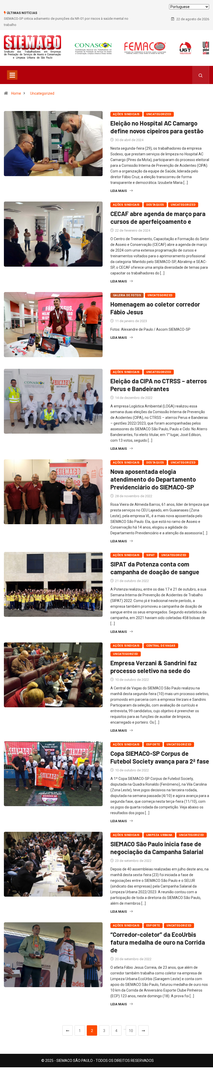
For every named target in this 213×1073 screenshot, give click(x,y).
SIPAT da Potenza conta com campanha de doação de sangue (154, 568)
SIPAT (150, 555)
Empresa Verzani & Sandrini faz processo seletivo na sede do (153, 666)
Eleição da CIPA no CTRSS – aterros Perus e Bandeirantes (158, 384)
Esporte (153, 744)
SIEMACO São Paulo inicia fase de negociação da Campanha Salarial (156, 847)
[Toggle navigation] (12, 75)
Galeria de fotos (127, 295)
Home (16, 93)
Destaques (155, 204)
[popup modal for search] (200, 75)
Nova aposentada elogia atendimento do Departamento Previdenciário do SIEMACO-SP (153, 479)
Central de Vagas (161, 645)
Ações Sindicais (126, 114)
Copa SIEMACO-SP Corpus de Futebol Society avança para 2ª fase (159, 757)
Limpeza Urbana (159, 835)
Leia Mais (118, 191)
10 (131, 1031)
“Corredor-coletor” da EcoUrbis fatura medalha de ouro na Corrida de (157, 942)
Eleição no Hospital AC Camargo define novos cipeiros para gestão (156, 127)
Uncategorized (42, 93)
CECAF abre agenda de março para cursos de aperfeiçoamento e (157, 217)
